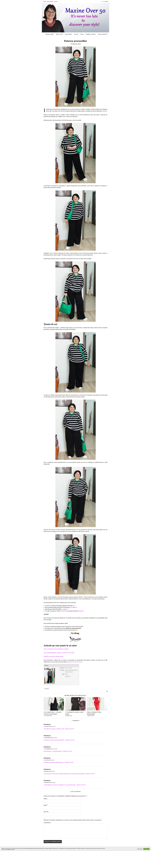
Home (45, 1)
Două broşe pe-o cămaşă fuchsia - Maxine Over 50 (58, 751)
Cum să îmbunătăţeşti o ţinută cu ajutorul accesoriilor (59, 652)
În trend (76, 34)
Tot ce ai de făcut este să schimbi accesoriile (56, 649)
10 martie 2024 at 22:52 (49, 782)
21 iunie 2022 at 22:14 (49, 760)
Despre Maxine (50, 1)
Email (46, 805)
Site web (46, 811)
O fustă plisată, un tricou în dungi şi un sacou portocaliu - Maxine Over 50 (65, 785)
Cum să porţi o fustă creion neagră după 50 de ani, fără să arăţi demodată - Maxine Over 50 (69, 773)
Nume (46, 798)
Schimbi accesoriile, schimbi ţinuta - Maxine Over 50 (58, 762)
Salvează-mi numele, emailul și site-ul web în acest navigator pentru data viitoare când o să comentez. (73, 820)
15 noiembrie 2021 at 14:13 (50, 749)
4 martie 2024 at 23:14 (49, 771)
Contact (56, 1)
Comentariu (47, 822)
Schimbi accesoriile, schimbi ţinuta (53, 656)
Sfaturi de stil (59, 34)
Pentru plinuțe (68, 34)
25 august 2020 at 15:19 (49, 726)
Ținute (82, 34)
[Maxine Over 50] (75, 17)
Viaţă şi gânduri (102, 34)
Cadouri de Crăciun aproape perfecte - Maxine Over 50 (59, 740)
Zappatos (81, 611)
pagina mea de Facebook (75, 662)
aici (74, 605)
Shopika (63, 611)
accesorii (46, 688)
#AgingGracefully (49, 34)
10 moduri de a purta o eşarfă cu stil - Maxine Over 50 (59, 729)
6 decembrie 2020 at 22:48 (50, 737)
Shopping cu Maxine (91, 34)
